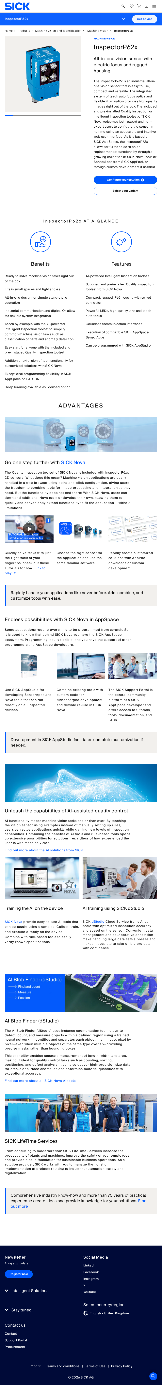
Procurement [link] (15, 1347)
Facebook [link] (91, 1272)
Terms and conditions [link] (63, 1366)
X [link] (84, 1285)
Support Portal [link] (16, 1340)
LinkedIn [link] (89, 1265)
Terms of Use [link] (95, 1366)
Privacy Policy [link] (121, 1366)
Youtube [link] (89, 1292)
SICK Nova (73, 463)
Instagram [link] (91, 1279)
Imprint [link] (35, 1366)
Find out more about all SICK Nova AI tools (40, 1081)
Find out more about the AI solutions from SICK (44, 850)
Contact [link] (11, 1333)
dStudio (98, 921)
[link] (17, 6)
